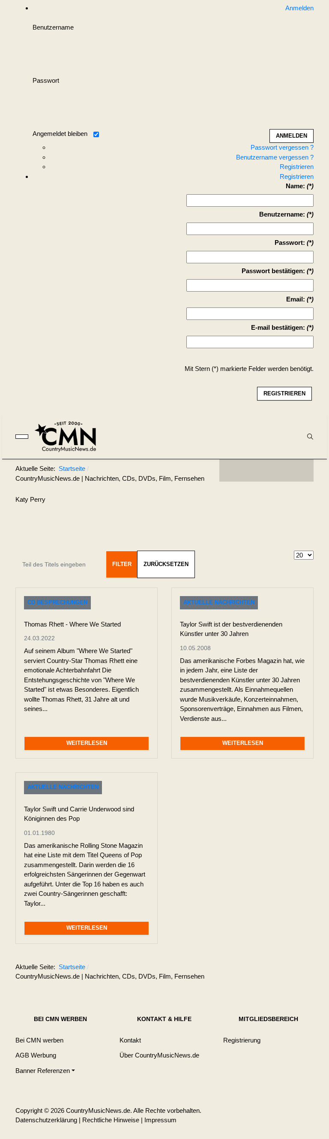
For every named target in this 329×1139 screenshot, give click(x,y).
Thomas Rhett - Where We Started (72, 624)
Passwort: (290, 242)
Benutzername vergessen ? (275, 157)
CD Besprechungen (57, 602)
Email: (295, 299)
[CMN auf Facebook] (232, 470)
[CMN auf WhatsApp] (266, 470)
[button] (45, 1070)
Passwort (46, 80)
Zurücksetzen (166, 564)
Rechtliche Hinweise (110, 1120)
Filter (122, 564)
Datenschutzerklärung (46, 1120)
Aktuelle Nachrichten (218, 602)
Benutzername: (282, 214)
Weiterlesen (86, 743)
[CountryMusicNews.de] (69, 436)
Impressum (160, 1120)
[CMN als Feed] (301, 470)
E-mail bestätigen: (278, 327)
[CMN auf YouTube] (283, 470)
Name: (295, 186)
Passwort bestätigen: (273, 270)
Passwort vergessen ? (282, 147)
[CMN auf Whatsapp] (271, 969)
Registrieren (297, 166)
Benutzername (53, 27)
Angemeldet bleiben (60, 133)
